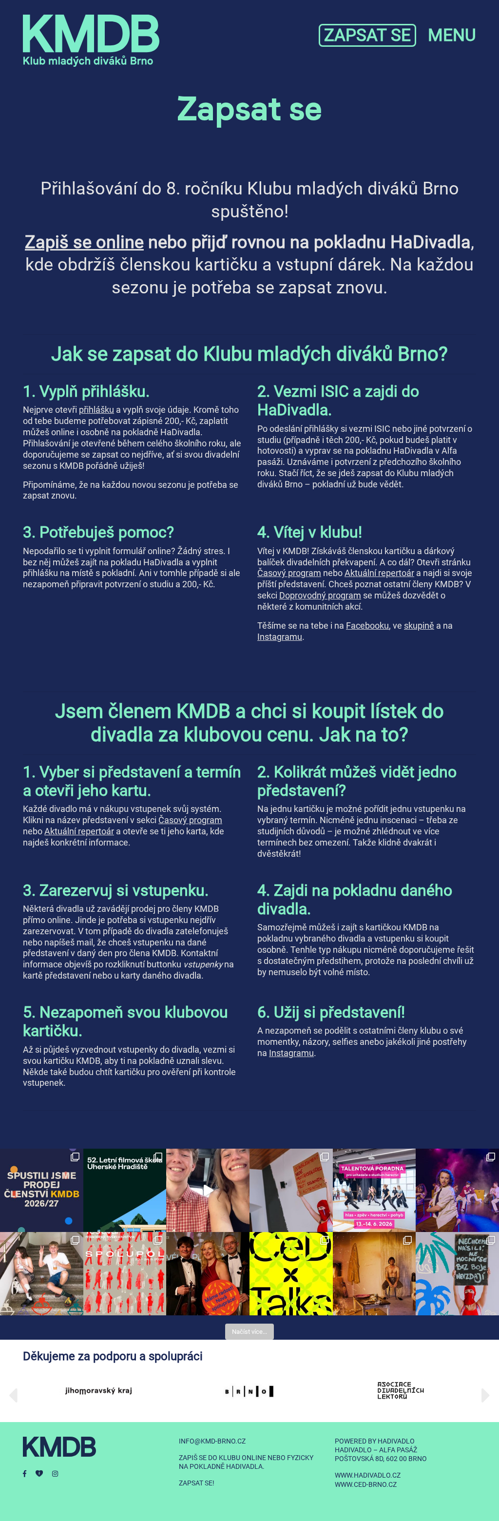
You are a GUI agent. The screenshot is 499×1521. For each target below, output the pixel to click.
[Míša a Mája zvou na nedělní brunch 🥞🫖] (208, 1190)
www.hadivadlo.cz (368, 1475)
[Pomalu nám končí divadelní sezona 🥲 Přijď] (291, 1190)
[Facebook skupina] (44, 1474)
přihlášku (96, 410)
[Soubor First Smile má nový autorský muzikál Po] (457, 1190)
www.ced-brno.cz (366, 1484)
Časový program (289, 573)
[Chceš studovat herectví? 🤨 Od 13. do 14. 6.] (374, 1190)
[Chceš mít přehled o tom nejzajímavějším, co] (41, 1190)
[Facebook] (29, 1474)
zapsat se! (196, 1483)
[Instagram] (59, 1474)
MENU (452, 35)
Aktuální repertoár (379, 573)
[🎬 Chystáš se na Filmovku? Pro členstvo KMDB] (125, 1190)
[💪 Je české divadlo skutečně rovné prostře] (291, 1273)
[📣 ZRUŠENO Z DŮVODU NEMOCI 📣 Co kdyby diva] (457, 1273)
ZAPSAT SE (367, 35)
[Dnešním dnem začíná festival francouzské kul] (374, 1273)
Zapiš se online (84, 242)
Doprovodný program (320, 595)
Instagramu (279, 637)
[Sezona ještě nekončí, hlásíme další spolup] (208, 1273)
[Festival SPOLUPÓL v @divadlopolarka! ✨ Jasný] (125, 1273)
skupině (419, 626)
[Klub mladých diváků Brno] (91, 41)
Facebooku (367, 626)
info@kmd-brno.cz (212, 1441)
